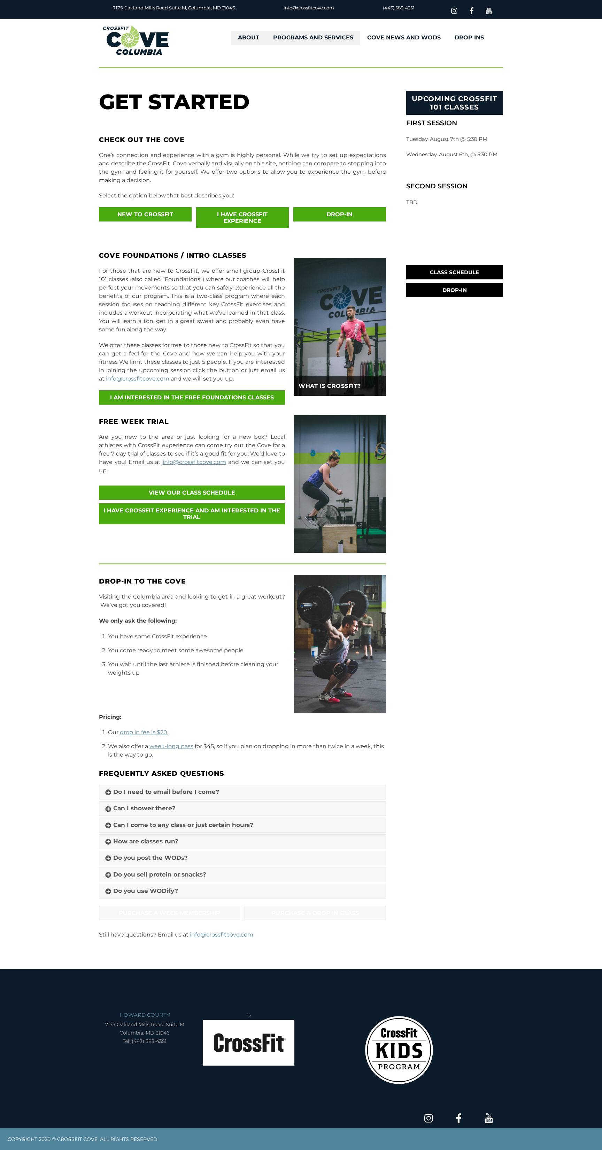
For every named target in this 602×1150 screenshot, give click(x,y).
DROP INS (469, 37)
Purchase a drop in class (315, 913)
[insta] (455, 10)
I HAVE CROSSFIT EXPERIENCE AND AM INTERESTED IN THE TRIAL (191, 513)
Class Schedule (454, 272)
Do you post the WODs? (150, 857)
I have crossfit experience (242, 217)
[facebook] (472, 10)
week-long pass (171, 746)
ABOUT (248, 37)
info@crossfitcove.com (309, 7)
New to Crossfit (145, 214)
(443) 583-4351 (399, 7)
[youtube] (489, 10)
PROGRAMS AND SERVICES (313, 37)
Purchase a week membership (169, 913)
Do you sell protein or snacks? (159, 874)
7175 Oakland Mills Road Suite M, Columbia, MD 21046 (174, 7)
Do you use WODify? (146, 890)
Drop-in (339, 214)
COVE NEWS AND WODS (404, 37)
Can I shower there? (144, 808)
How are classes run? (145, 841)
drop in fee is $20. (144, 732)
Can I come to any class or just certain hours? (183, 824)
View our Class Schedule (192, 492)
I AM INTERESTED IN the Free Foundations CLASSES (192, 397)
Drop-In (454, 290)
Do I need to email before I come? (166, 791)
